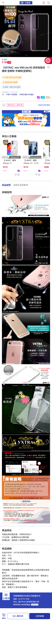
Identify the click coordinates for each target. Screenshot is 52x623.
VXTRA (8, 67)
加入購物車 (17, 616)
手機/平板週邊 (11, 94)
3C (3, 94)
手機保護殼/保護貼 (26, 94)
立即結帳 (39, 616)
